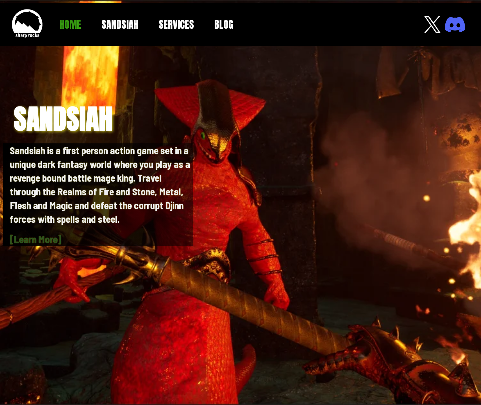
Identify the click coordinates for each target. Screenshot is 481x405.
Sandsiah (119, 24)
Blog (223, 24)
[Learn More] (35, 239)
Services (176, 24)
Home (70, 24)
